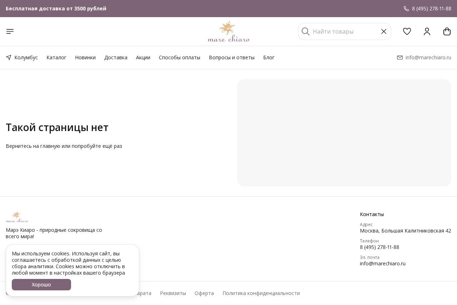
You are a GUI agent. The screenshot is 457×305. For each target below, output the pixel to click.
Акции (143, 57)
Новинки (85, 57)
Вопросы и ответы (232, 57)
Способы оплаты (179, 57)
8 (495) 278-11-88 (379, 247)
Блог (269, 57)
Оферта (204, 293)
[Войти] (427, 31)
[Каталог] (10, 31)
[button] (407, 31)
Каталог (56, 57)
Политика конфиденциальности (261, 293)
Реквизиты (173, 293)
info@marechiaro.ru (383, 263)
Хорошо (41, 284)
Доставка (115, 57)
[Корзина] (447, 31)
